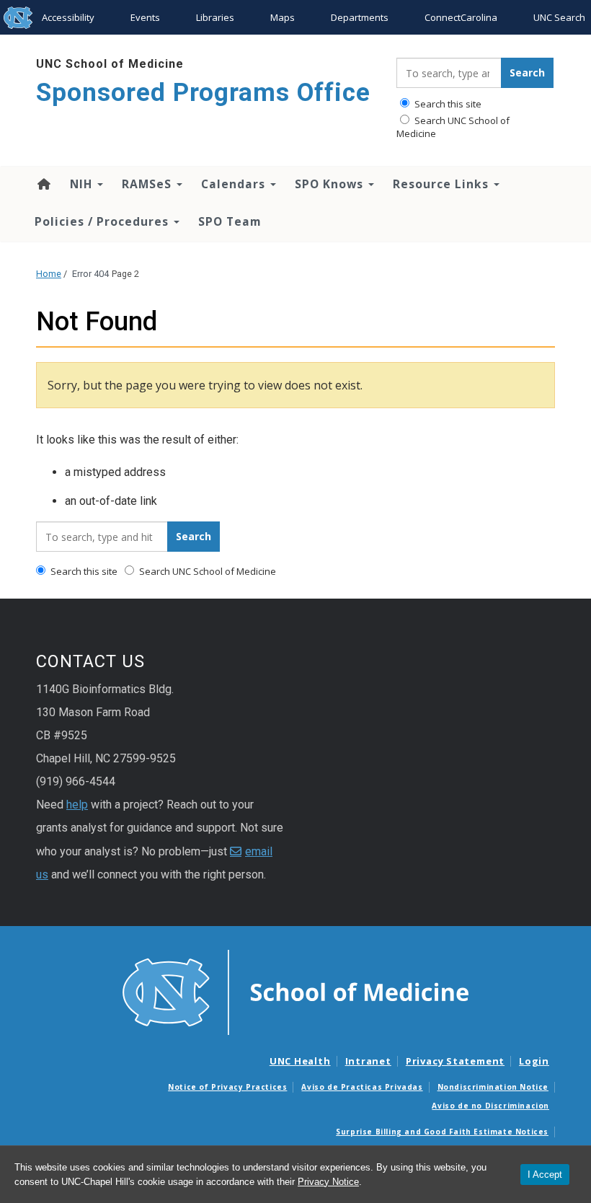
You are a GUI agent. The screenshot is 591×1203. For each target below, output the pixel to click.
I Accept (545, 1174)
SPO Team (230, 221)
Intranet (368, 1060)
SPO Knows (331, 184)
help (77, 804)
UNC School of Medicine (110, 64)
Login (534, 1060)
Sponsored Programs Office (203, 92)
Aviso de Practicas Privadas (361, 1087)
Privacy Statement (455, 1060)
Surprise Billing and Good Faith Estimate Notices (442, 1132)
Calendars (235, 184)
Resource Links (442, 184)
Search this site (446, 103)
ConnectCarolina (461, 17)
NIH (83, 184)
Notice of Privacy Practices (227, 1087)
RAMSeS (148, 184)
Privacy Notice (328, 1181)
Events (145, 17)
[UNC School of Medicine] (295, 991)
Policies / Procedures (103, 221)
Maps (282, 17)
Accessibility (68, 17)
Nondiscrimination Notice (492, 1087)
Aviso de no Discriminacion (490, 1106)
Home (43, 184)
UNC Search (559, 17)
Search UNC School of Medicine (453, 127)
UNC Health (300, 1060)
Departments (359, 17)
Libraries (215, 17)
